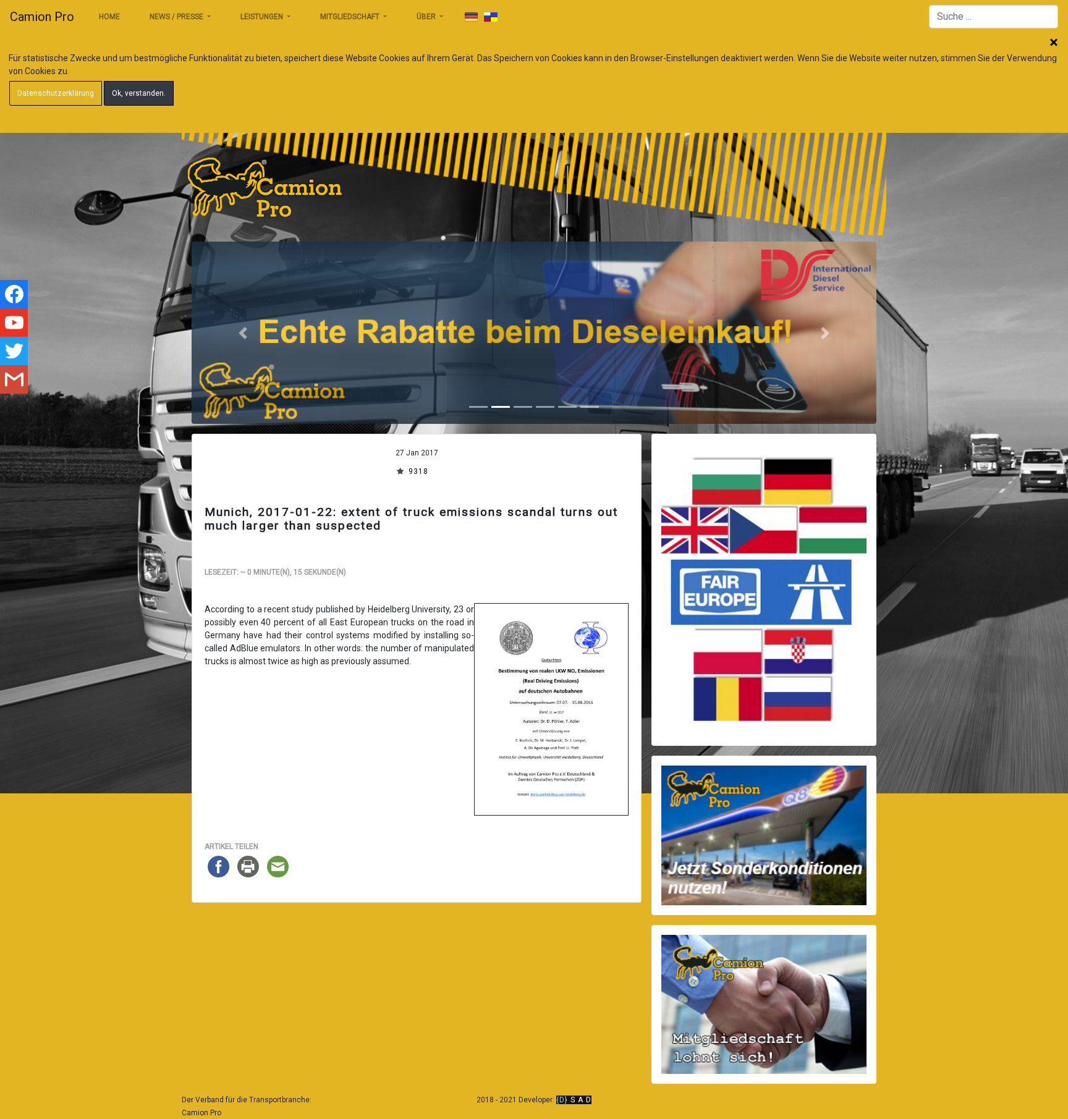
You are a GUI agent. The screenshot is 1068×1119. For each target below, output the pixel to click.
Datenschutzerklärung (55, 93)
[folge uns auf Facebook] (14, 294)
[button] (243, 333)
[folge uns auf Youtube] (14, 322)
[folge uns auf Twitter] (14, 351)
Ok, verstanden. (139, 93)
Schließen (1054, 43)
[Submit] (471, 17)
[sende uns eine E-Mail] (14, 379)
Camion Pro (42, 16)
